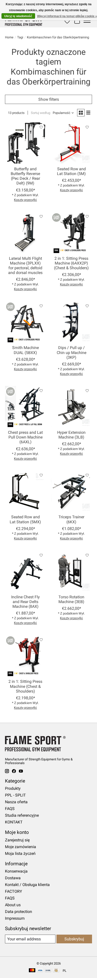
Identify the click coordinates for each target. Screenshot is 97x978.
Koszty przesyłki (25, 200)
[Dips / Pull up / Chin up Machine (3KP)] (71, 321)
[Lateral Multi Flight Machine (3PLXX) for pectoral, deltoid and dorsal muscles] (25, 232)
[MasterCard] (32, 970)
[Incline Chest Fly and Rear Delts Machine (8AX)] (25, 571)
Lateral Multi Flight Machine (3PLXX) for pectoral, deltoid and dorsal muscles (25, 265)
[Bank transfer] (48, 970)
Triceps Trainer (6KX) (71, 519)
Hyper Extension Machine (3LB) (71, 435)
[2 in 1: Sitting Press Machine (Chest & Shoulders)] (25, 655)
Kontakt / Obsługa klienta (27, 884)
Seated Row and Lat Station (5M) (71, 171)
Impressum (15, 918)
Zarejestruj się (17, 840)
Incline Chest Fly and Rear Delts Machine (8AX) (25, 602)
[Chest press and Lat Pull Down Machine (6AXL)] (25, 406)
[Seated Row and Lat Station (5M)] (71, 143)
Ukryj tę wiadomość (18, 16)
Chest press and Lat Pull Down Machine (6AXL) (25, 437)
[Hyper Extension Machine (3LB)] (71, 406)
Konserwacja (16, 871)
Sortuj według (40, 113)
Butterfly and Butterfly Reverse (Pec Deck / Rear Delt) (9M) (25, 176)
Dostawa (13, 878)
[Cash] (56, 970)
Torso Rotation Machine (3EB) (71, 599)
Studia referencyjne (22, 815)
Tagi (20, 37)
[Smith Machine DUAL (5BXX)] (25, 321)
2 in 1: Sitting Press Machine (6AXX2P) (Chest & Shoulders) (71, 263)
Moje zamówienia (20, 846)
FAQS (10, 808)
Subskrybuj (74, 939)
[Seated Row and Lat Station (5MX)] (25, 491)
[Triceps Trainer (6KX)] (71, 491)
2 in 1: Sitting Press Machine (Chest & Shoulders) (25, 686)
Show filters (48, 99)
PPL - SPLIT (15, 795)
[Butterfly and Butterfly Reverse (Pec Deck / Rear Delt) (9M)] (25, 143)
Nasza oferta (16, 802)
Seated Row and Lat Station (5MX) (25, 519)
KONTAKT (14, 822)
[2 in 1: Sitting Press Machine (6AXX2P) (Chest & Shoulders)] (71, 232)
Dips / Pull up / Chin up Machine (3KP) (71, 352)
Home (9, 37)
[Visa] (40, 970)
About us (13, 904)
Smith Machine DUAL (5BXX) (25, 350)
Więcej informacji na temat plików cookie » (67, 16)
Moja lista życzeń (20, 853)
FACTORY (13, 891)
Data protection (18, 911)
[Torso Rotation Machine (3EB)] (71, 571)
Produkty (13, 788)
